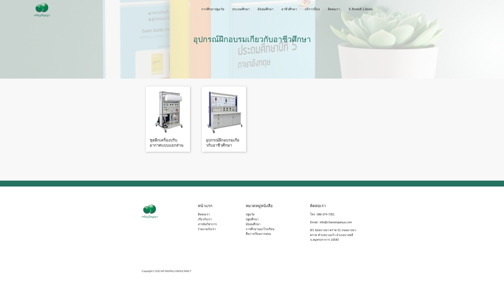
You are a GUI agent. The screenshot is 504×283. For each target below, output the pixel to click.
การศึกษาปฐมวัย (212, 9)
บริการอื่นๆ (312, 9)
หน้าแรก (205, 206)
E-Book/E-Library (360, 9)
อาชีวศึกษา (289, 9)
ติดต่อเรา (334, 9)
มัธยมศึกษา (265, 9)
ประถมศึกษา (241, 9)
